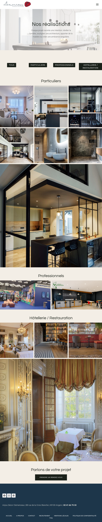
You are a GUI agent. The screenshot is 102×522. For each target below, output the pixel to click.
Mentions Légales (61, 516)
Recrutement (44, 516)
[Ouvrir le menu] (97, 4)
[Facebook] (4, 496)
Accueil (9, 516)
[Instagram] (9, 496)
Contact (31, 516)
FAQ (51, 518)
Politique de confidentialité (84, 516)
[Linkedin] (14, 496)
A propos (20, 516)
